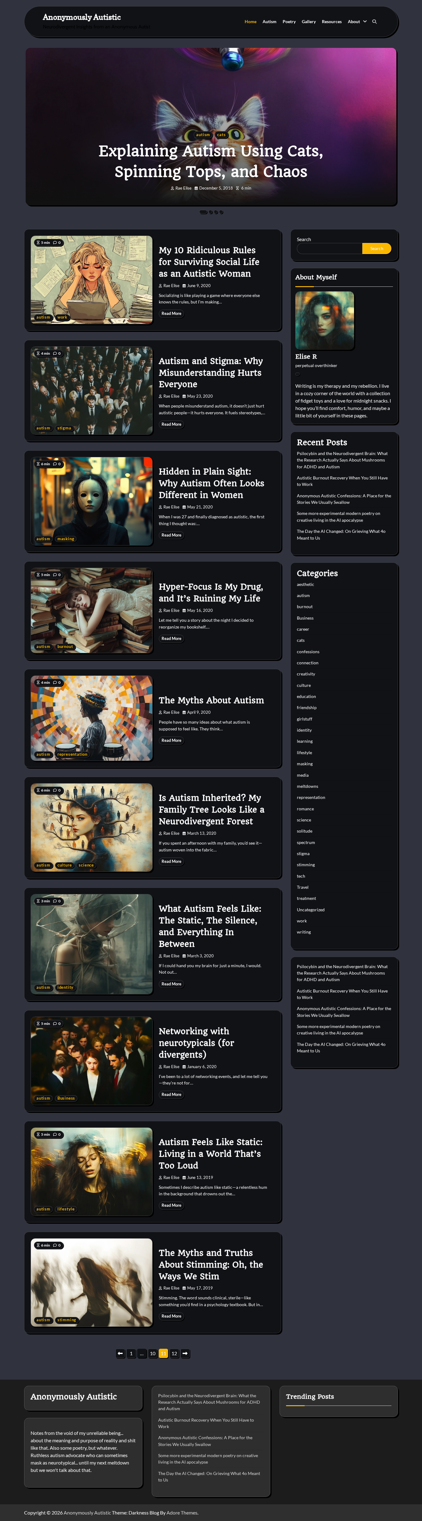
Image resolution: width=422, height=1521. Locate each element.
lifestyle (66, 1209)
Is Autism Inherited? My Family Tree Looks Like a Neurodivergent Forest (211, 809)
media (303, 775)
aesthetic (305, 584)
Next (185, 1353)
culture (64, 865)
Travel (303, 887)
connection (308, 662)
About (354, 21)
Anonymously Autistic (82, 17)
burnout (65, 646)
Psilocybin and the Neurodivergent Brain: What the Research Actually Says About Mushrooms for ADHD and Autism (342, 460)
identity (65, 987)
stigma (64, 428)
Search (304, 239)
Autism (269, 21)
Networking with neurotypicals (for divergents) (196, 1043)
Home (250, 21)
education (306, 696)
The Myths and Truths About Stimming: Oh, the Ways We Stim (211, 1264)
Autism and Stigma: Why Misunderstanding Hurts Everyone (211, 373)
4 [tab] (221, 212)
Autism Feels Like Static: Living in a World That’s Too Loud (211, 1154)
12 (174, 1353)
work (62, 317)
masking (65, 539)
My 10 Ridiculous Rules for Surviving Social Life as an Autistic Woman (209, 262)
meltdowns (307, 786)
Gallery (309, 21)
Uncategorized (311, 909)
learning (305, 741)
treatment (306, 898)
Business (66, 1098)
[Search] (374, 21)
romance (305, 808)
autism (203, 134)
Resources (332, 21)
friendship (307, 707)
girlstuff (304, 718)
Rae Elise (183, 188)
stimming (66, 1320)
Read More (171, 313)
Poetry (289, 21)
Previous (120, 1353)
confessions (308, 651)
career (303, 629)
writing (304, 931)
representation (72, 754)
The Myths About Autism (211, 700)
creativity (306, 673)
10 (152, 1353)
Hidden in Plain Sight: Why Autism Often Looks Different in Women (211, 483)
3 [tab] (215, 212)
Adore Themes (182, 1512)
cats (221, 134)
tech (301, 876)
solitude (304, 831)
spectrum (306, 842)
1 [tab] (203, 212)
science (86, 865)
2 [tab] (210, 212)
